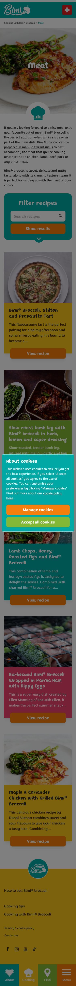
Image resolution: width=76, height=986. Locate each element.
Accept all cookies (38, 522)
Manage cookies (38, 510)
